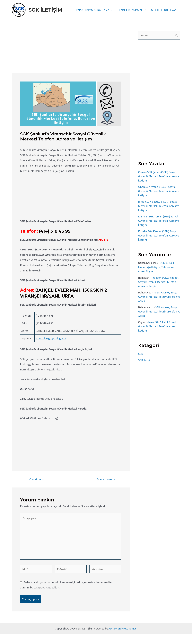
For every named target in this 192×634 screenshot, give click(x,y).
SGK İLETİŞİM (45, 10)
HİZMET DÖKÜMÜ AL (130, 10)
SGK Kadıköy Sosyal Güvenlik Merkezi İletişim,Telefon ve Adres (159, 297)
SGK (140, 353)
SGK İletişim (145, 360)
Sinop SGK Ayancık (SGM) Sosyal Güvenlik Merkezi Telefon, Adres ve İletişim (158, 191)
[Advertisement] (71, 52)
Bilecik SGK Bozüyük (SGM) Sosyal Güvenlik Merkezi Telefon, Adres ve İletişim (158, 206)
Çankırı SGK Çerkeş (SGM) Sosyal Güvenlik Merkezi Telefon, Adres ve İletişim (158, 176)
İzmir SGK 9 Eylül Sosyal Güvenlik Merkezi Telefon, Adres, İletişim (157, 326)
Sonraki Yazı (106, 479)
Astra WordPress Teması (123, 628)
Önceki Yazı (35, 479)
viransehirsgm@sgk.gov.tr (51, 338)
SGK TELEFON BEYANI (164, 10)
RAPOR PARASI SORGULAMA (92, 10)
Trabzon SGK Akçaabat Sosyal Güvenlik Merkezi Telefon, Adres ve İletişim (158, 282)
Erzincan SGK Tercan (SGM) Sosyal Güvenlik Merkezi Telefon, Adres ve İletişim (158, 221)
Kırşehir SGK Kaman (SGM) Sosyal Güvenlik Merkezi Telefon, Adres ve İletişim (158, 235)
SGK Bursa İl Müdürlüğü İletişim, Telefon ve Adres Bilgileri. (156, 267)
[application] (110, 10)
